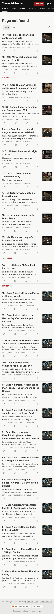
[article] (27, 42)
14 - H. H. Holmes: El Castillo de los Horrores (19, 267)
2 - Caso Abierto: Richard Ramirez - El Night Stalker (20, 551)
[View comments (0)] (15, 50)
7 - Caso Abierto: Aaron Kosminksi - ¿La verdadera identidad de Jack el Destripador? (20, 435)
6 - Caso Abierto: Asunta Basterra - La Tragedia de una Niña (20, 459)
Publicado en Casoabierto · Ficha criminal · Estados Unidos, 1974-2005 (20, 115)
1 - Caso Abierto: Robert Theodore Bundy (20, 573)
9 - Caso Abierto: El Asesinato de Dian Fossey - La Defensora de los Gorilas (20, 387)
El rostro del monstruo (12, 180)
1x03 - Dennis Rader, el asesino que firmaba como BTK (19, 108)
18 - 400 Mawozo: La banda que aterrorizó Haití (19, 58)
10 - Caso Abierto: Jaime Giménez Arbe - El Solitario (17, 364)
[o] (47, 38)
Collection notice (46, 602)
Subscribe (39, 3)
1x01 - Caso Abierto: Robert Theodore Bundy (17, 175)
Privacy (30, 602)
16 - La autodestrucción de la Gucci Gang (18, 217)
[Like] (4, 50)
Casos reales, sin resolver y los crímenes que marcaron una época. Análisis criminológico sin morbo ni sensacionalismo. (20, 137)
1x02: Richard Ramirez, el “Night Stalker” (20, 153)
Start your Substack (21, 606)
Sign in (48, 3)
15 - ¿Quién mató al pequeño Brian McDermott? (17, 239)
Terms (36, 602)
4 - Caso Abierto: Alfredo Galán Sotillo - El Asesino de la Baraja (19, 506)
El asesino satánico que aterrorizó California (17, 159)
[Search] (49, 27)
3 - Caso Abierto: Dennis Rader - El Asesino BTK (19, 528)
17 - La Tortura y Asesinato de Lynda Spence (18, 194)
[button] (5, 9)
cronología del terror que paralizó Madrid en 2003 (17, 92)
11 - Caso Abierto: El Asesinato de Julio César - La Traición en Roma (20, 342)
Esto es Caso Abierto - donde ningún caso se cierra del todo (18, 131)
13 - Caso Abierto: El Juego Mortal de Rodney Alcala (20, 295)
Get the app (37, 606)
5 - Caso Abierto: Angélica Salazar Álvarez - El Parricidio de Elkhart (20, 482)
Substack (16, 611)
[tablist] (9, 27)
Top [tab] (13, 27)
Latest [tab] (6, 27)
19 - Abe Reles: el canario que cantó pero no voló (18, 36)
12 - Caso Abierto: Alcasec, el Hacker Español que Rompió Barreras (18, 318)
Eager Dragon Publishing (19, 47)
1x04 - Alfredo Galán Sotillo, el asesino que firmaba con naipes (19, 86)
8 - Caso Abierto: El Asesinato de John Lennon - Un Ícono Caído (20, 411)
